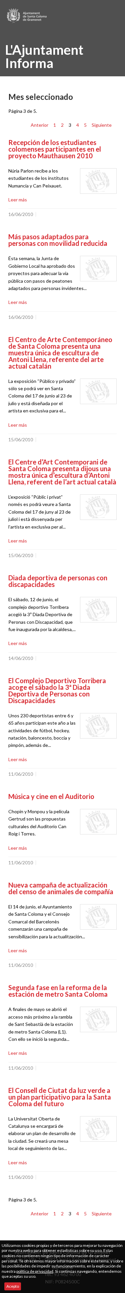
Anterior (39, 125)
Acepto (12, 1286)
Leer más (17, 199)
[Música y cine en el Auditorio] (98, 821)
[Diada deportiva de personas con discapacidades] (98, 609)
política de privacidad (34, 1271)
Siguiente (102, 125)
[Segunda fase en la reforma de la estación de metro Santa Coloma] (98, 1019)
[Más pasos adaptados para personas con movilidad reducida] (98, 268)
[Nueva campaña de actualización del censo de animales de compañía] (98, 917)
